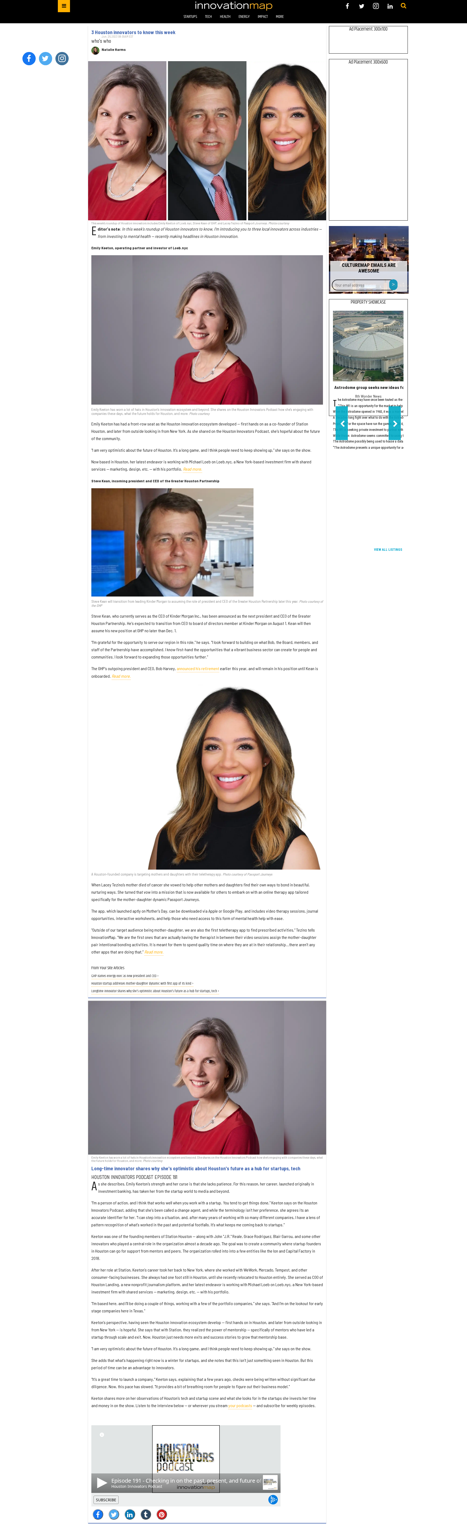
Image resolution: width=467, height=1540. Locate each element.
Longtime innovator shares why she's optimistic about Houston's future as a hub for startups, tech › (155, 991)
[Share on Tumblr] (146, 1514)
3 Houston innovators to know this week (133, 32)
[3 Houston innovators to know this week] (207, 140)
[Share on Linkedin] (130, 1514)
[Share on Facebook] (98, 1514)
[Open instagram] (375, 6)
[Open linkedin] (390, 6)
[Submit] (403, 6)
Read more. (192, 468)
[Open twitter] (361, 6)
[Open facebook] (347, 6)
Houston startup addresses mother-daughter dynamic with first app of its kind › (142, 984)
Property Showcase (368, 302)
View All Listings (388, 550)
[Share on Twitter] (114, 1514)
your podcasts (240, 1405)
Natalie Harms (114, 49)
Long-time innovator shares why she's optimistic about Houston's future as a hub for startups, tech (195, 1168)
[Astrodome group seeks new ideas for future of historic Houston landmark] (368, 346)
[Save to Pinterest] (161, 1514)
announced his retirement (198, 668)
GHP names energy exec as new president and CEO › (125, 976)
